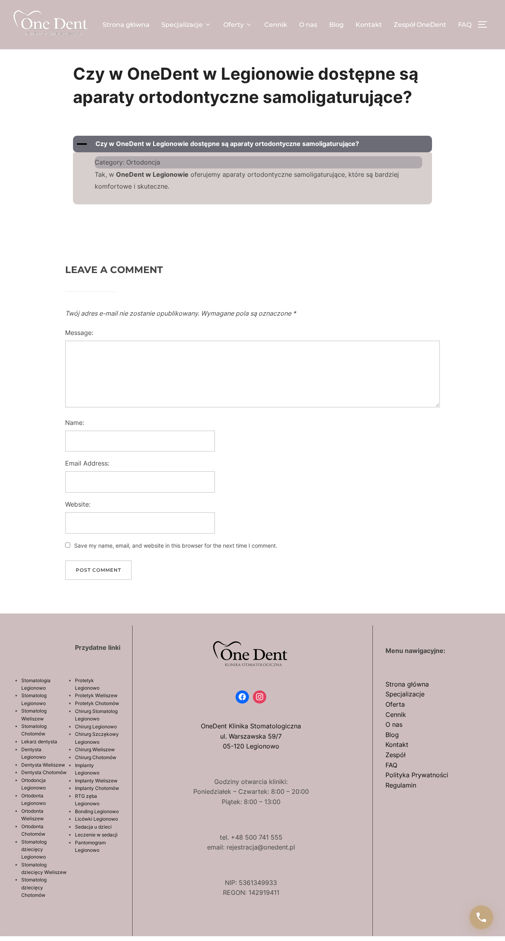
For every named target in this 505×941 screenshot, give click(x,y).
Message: (79, 333)
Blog (336, 24)
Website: (77, 504)
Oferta (395, 704)
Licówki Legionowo (96, 819)
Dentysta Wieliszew (43, 765)
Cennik (275, 24)
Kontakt (368, 24)
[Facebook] (242, 697)
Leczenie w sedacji (96, 835)
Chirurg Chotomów (95, 757)
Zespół (395, 755)
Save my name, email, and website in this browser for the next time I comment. (175, 545)
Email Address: (87, 463)
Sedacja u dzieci (93, 827)
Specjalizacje (182, 24)
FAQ (464, 24)
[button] (252, 144)
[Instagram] (259, 697)
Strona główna (126, 24)
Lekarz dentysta (39, 742)
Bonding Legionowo (97, 811)
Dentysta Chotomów (44, 772)
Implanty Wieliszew (96, 781)
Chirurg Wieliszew (95, 749)
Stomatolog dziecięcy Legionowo (34, 849)
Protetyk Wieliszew (96, 695)
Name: (74, 423)
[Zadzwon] (481, 917)
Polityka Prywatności (416, 775)
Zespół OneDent (420, 24)
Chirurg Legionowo (96, 727)
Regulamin (400, 785)
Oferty (233, 24)
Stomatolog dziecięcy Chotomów (34, 887)
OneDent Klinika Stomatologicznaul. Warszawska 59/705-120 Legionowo (251, 736)
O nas (308, 24)
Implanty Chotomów (97, 788)
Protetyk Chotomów (97, 703)
